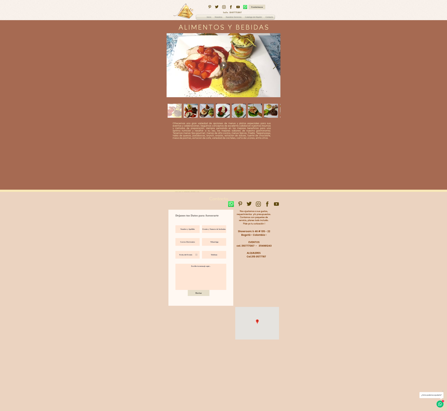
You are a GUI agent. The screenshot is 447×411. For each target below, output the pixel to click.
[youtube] (238, 7)
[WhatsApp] (245, 7)
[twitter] (217, 7)
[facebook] (231, 7)
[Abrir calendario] (196, 255)
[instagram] (224, 7)
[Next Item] (275, 65)
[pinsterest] (210, 7)
